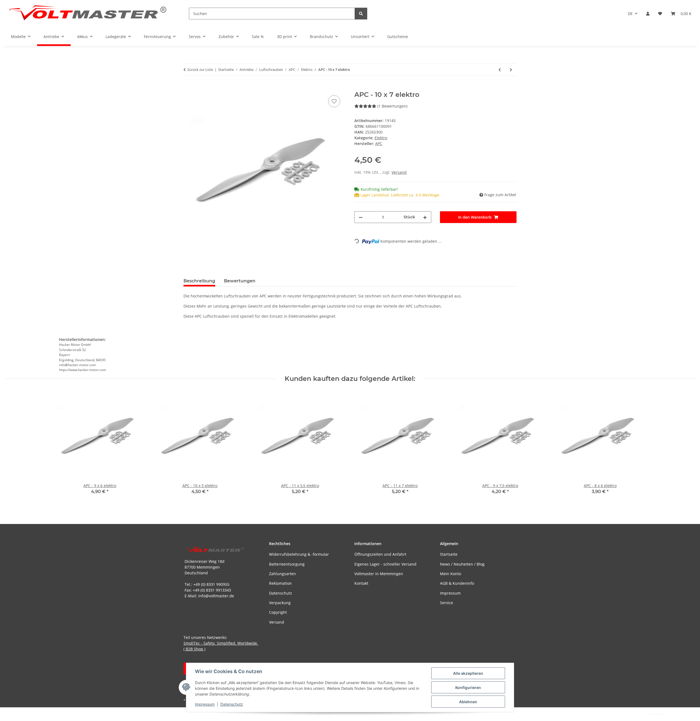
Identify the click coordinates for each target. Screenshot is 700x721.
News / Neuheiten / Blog (462, 564)
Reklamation (280, 583)
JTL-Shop (671, 714)
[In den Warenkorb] (187, 88)
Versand (399, 172)
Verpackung (280, 602)
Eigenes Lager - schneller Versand (385, 564)
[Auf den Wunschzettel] (334, 101)
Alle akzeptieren (468, 673)
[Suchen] (361, 13)
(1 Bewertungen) (392, 106)
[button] (648, 13)
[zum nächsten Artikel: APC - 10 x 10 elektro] (511, 70)
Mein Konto (450, 573)
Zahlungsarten (282, 573)
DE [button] (630, 13)
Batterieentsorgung (287, 564)
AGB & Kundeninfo (457, 583)
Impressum (205, 704)
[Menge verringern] (361, 217)
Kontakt (361, 583)
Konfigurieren (468, 687)
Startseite (448, 554)
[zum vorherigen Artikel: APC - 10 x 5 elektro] (499, 70)
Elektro (381, 137)
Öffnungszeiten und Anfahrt (380, 554)
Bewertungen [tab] (239, 280)
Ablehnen (468, 701)
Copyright (278, 612)
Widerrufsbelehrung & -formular (299, 554)
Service (446, 602)
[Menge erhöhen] (425, 217)
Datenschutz (231, 704)
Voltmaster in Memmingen (378, 573)
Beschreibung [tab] (199, 280)
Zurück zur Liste (200, 69)
